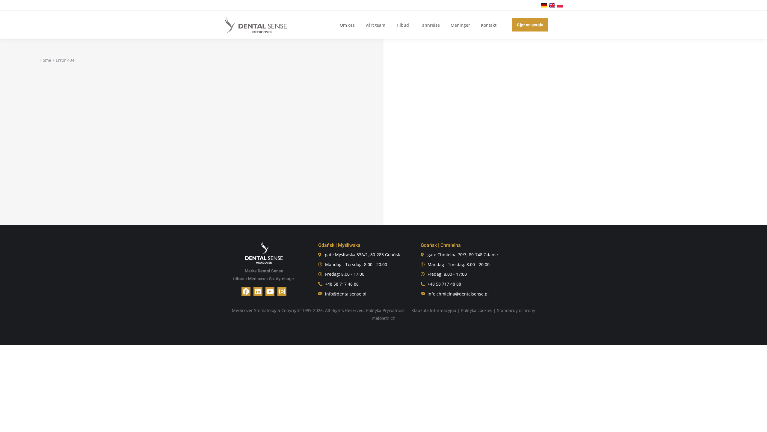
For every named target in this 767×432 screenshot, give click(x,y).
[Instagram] (281, 291)
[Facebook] (245, 291)
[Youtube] (269, 291)
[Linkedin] (257, 291)
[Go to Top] (758, 423)
